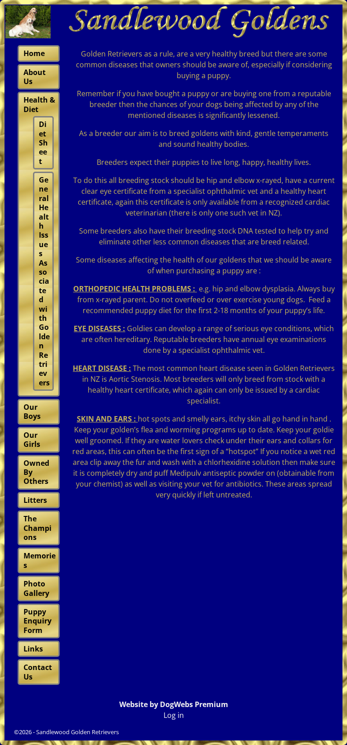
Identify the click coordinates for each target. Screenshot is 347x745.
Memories (39, 560)
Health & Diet (39, 104)
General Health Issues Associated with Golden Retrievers (44, 281)
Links (33, 649)
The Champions (37, 528)
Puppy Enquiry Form (37, 621)
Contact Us (37, 671)
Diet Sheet (43, 142)
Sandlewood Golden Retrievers (77, 732)
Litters (35, 500)
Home (34, 53)
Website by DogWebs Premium (173, 704)
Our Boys (32, 411)
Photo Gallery (36, 588)
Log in (174, 715)
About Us (34, 76)
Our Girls (31, 439)
